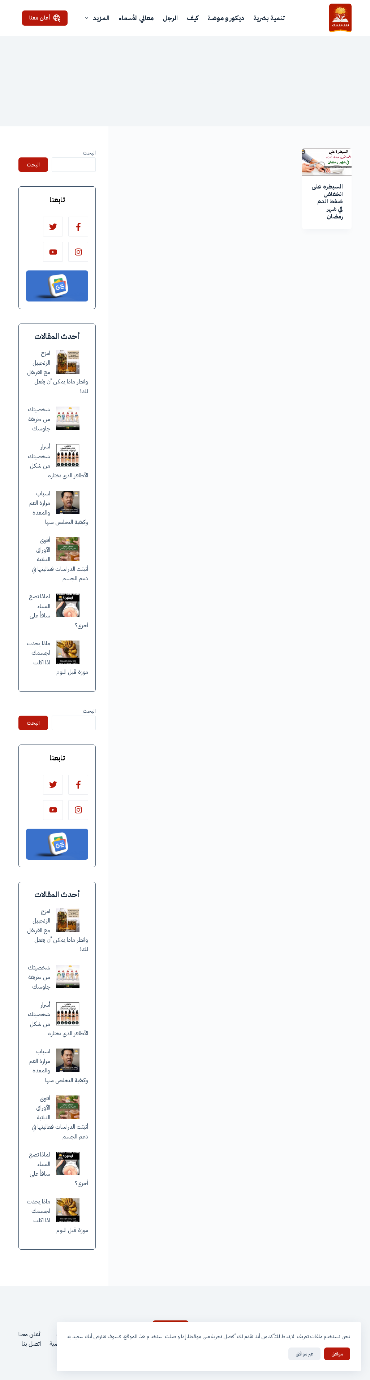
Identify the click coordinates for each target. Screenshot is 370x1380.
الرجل (170, 18)
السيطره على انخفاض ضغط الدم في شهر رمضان (327, 201)
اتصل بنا (31, 1344)
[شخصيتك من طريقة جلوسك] (67, 418)
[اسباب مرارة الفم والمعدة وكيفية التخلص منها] (67, 502)
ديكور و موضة (225, 18)
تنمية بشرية (269, 18)
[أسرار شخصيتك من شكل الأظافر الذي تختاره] (67, 455)
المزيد (100, 18)
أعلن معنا (39, 18)
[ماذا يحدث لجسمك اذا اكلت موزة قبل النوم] (67, 652)
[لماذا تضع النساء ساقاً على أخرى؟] (67, 605)
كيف (192, 18)
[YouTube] (53, 252)
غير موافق (304, 1353)
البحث (89, 153)
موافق (337, 1353)
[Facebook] (78, 226)
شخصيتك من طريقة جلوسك (39, 419)
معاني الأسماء (136, 18)
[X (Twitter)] (53, 226)
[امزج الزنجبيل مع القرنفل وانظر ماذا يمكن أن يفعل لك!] (67, 362)
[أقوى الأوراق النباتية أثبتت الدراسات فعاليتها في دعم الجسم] (67, 549)
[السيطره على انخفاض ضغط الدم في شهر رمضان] (326, 162)
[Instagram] (78, 252)
